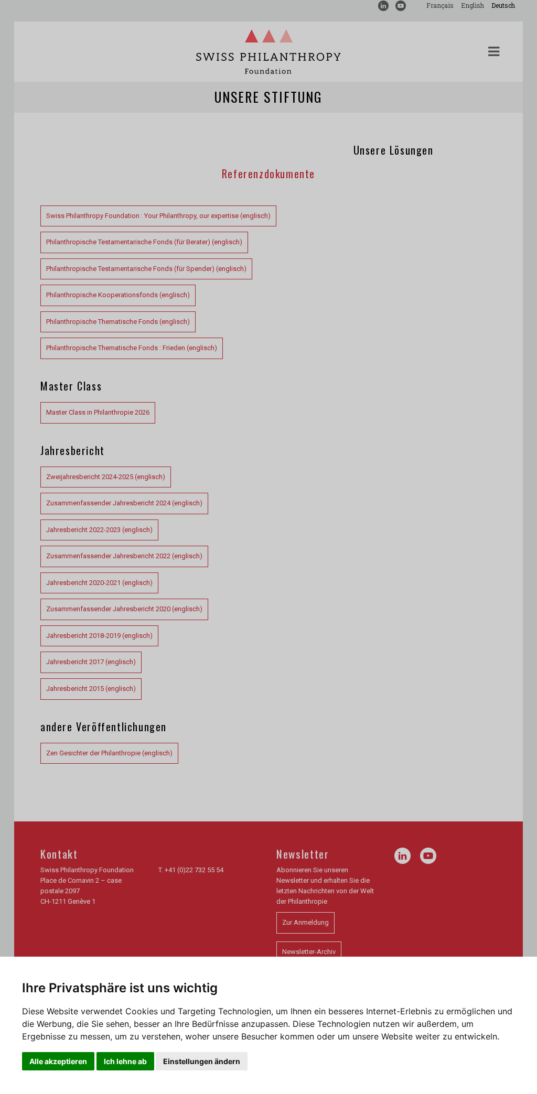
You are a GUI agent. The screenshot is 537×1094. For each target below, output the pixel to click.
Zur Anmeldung (305, 922)
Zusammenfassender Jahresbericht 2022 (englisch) (124, 556)
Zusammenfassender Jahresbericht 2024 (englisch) (124, 503)
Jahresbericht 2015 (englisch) (91, 688)
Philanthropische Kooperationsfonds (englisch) (118, 295)
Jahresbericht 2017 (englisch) (91, 662)
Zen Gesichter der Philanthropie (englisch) (109, 753)
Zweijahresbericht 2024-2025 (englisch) (105, 477)
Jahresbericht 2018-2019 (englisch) (99, 636)
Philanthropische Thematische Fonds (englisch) (118, 322)
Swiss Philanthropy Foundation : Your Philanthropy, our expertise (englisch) (158, 216)
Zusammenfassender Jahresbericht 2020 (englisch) (124, 609)
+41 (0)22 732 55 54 (194, 870)
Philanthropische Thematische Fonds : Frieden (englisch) (131, 348)
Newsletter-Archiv (309, 952)
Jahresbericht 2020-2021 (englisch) (99, 583)
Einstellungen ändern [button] (201, 1061)
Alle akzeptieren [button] (58, 1061)
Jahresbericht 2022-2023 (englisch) (99, 530)
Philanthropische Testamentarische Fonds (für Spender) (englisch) (146, 269)
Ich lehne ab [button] (125, 1061)
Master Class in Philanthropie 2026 (97, 412)
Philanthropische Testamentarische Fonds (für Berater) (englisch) (144, 242)
